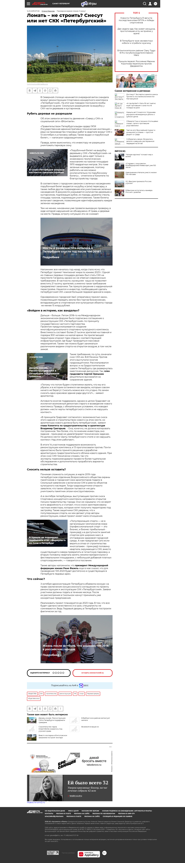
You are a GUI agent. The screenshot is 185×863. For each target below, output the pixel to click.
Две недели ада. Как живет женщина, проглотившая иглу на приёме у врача (136, 31)
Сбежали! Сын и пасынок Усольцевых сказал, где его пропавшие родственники (142, 123)
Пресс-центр (73, 811)
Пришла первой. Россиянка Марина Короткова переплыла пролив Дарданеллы (136, 63)
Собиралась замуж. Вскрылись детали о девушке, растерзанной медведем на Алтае (140, 141)
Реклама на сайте (81, 813)
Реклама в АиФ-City (126, 813)
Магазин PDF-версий (90, 811)
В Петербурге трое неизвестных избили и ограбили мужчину (136, 42)
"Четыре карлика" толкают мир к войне (139, 155)
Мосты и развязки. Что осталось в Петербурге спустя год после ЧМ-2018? (72, 249)
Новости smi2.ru (36, 802)
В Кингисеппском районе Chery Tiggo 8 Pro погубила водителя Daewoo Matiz (136, 52)
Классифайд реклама (54, 816)
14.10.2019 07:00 (33, 11)
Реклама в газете (63, 813)
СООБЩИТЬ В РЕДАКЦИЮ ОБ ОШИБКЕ (117, 816)
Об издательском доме (55, 811)
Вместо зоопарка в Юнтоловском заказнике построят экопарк (53, 736)
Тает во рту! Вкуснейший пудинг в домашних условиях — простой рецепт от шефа (140, 132)
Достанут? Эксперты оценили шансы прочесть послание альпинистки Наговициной (142, 96)
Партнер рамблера (68, 853)
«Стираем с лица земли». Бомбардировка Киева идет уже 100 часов (141, 165)
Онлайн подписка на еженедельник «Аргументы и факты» (127, 811)
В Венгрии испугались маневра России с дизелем (139, 191)
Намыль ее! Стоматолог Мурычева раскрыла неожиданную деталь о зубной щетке (140, 114)
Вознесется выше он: (90, 727)
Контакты (49, 813)
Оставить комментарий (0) (92, 673)
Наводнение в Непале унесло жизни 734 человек (141, 173)
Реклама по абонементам (103, 813)
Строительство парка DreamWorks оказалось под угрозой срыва (50, 729)
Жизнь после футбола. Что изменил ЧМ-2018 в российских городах (76, 647)
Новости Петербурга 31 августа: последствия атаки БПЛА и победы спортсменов (136, 20)
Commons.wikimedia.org (37, 84)
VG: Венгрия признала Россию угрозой (138, 182)
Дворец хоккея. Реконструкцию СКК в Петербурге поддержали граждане (52, 720)
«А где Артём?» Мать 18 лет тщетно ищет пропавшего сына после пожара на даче (141, 105)
